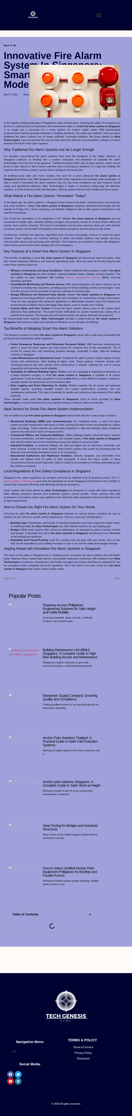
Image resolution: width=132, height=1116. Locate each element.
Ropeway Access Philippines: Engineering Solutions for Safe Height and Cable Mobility (69, 608)
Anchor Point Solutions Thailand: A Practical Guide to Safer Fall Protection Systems (70, 741)
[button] (99, 15)
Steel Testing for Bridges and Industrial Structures (70, 827)
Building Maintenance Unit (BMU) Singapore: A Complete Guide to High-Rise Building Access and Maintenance (70, 653)
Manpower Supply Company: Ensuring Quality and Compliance (70, 697)
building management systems (82, 277)
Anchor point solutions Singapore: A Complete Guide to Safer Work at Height (71, 783)
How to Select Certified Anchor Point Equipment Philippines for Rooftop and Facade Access (70, 871)
